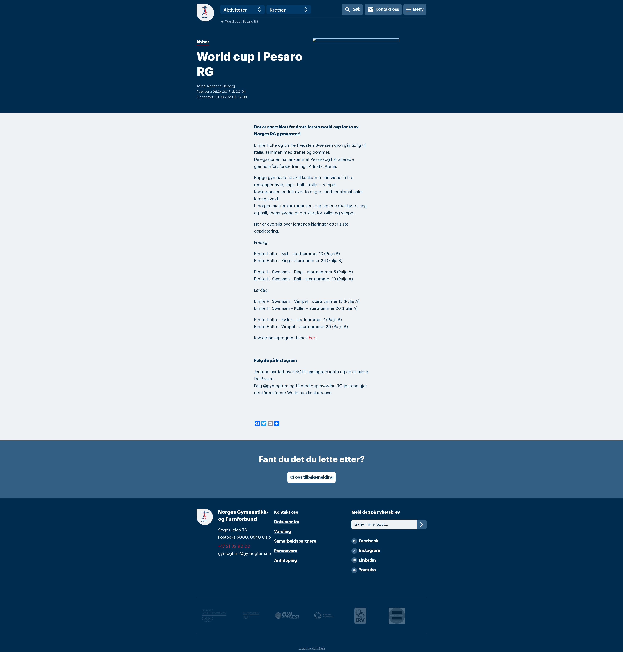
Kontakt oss (383, 9)
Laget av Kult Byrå (311, 648)
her (312, 338)
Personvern (285, 551)
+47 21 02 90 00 (234, 546)
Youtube (367, 570)
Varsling (282, 532)
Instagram (369, 551)
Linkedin (367, 560)
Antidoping (285, 560)
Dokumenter (286, 522)
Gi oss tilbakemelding (312, 477)
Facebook (368, 541)
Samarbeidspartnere (295, 541)
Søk (352, 9)
